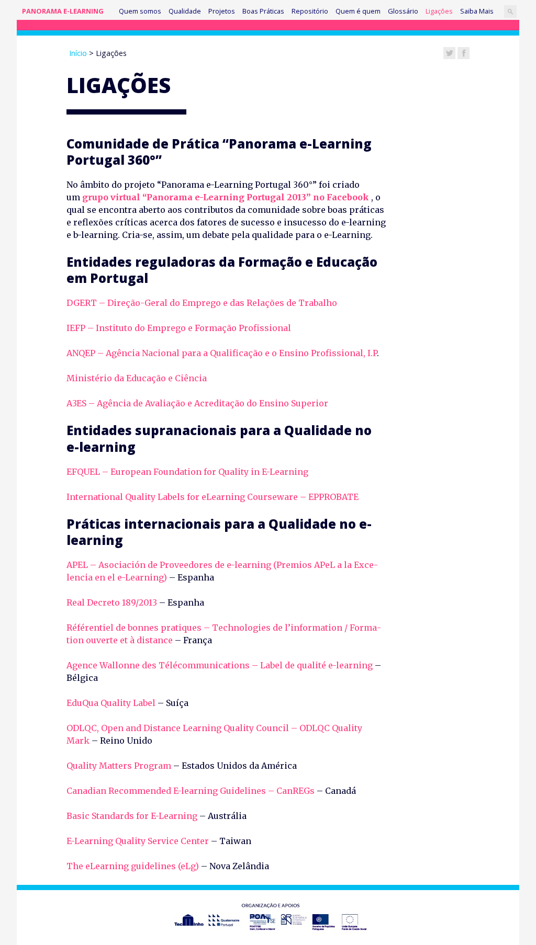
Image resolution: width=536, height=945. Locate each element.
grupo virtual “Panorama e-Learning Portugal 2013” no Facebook (225, 197)
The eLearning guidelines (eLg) (132, 866)
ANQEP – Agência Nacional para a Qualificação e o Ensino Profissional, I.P (221, 353)
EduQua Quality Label (112, 703)
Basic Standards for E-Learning (131, 816)
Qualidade (185, 11)
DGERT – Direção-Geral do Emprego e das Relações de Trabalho (202, 303)
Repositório (310, 11)
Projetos (221, 11)
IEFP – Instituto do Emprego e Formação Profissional (178, 328)
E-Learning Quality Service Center (137, 841)
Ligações (439, 11)
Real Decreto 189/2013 (111, 602)
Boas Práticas (263, 11)
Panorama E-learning (63, 11)
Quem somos (140, 11)
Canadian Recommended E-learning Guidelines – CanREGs (190, 790)
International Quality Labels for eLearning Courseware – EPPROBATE (214, 497)
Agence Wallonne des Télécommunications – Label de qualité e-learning (219, 665)
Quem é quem (358, 11)
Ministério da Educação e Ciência (136, 378)
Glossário (403, 11)
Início (78, 53)
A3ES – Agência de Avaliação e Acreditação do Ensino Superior (197, 403)
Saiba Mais (477, 11)
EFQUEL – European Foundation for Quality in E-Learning (187, 471)
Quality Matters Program (118, 765)
